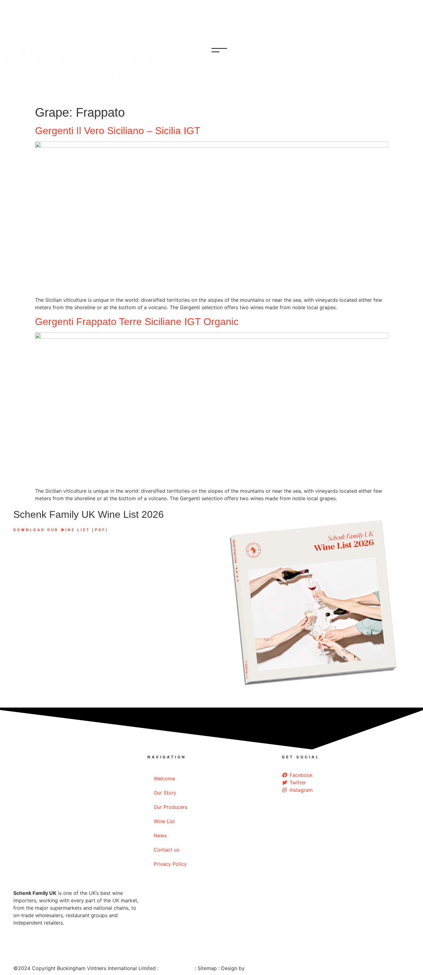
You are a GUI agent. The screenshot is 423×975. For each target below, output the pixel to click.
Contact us (166, 850)
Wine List (164, 821)
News (160, 835)
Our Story (165, 793)
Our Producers (170, 807)
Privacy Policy (170, 864)
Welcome (164, 778)
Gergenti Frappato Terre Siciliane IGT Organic (136, 321)
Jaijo (251, 968)
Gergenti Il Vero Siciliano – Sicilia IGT (117, 130)
